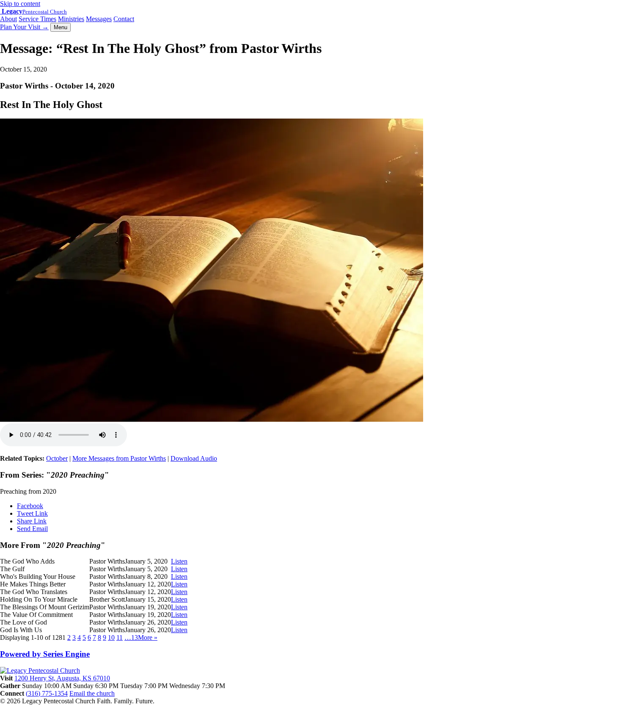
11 (119, 637)
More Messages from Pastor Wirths (119, 458)
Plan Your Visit (24, 26)
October (57, 458)
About (8, 18)
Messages (99, 18)
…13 (131, 637)
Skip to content (20, 3)
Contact (123, 18)
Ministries (71, 18)
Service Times (37, 18)
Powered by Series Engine (45, 654)
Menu (60, 27)
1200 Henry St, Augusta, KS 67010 (62, 678)
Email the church (92, 693)
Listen (179, 561)
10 (111, 637)
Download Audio (194, 458)
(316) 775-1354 (47, 693)
